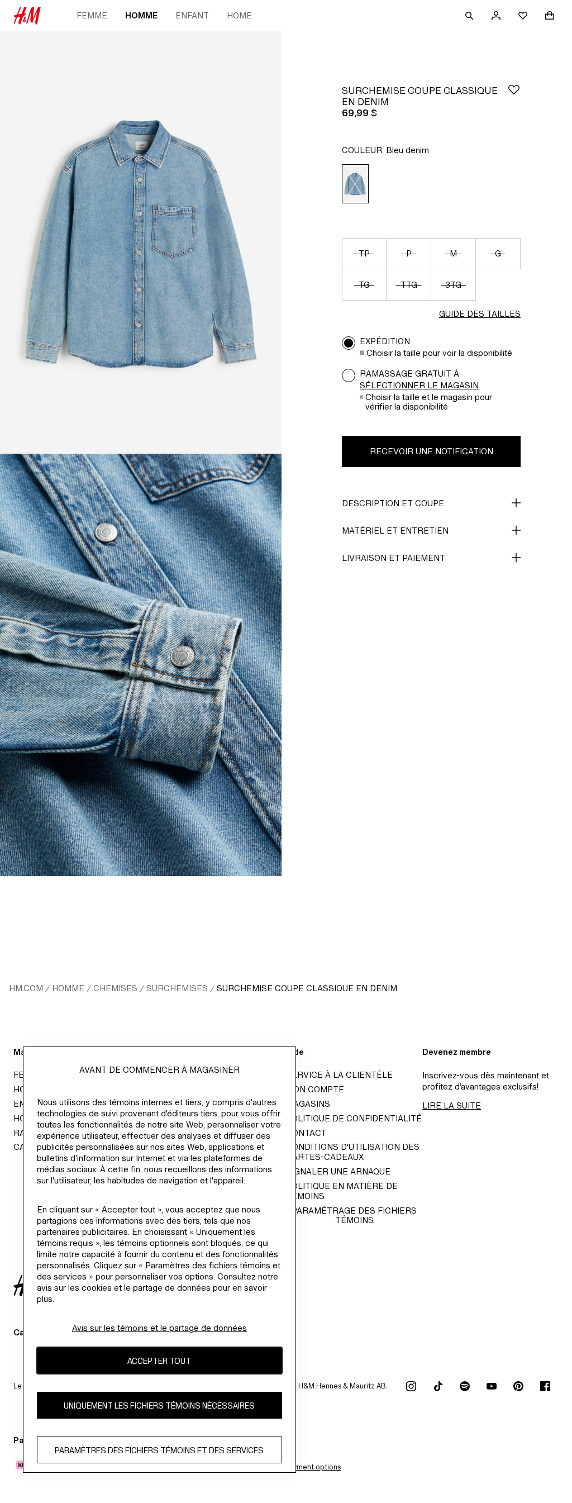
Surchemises (177, 988)
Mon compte (315, 1089)
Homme (141, 15)
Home (239, 15)
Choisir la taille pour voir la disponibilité (439, 353)
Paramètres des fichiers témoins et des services (159, 1450)
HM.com (26, 988)
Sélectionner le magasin (419, 385)
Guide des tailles (480, 313)
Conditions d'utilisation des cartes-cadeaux (353, 1152)
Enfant (192, 15)
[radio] (355, 184)
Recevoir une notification (431, 451)
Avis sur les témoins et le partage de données (159, 1328)
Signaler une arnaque (338, 1171)
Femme (92, 15)
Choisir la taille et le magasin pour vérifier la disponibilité (428, 401)
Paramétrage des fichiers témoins (354, 1215)
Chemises (115, 988)
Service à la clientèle (339, 1074)
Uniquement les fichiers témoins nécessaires (159, 1405)
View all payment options (299, 1467)
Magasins (308, 1104)
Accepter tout (159, 1361)
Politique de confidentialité (354, 1118)
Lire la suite (451, 1105)
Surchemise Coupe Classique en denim (307, 988)
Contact (306, 1133)
